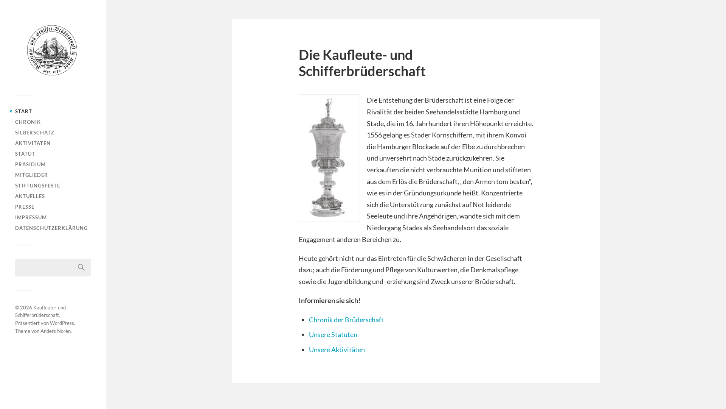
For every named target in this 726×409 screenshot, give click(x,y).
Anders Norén (55, 331)
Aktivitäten (33, 143)
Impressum (31, 217)
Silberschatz (34, 133)
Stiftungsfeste (37, 186)
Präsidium (30, 164)
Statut (25, 154)
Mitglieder (31, 175)
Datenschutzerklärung (51, 228)
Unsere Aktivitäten (337, 349)
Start (23, 111)
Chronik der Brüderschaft (346, 319)
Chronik (28, 122)
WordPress (62, 323)
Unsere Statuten (333, 334)
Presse (24, 207)
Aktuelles (30, 196)
